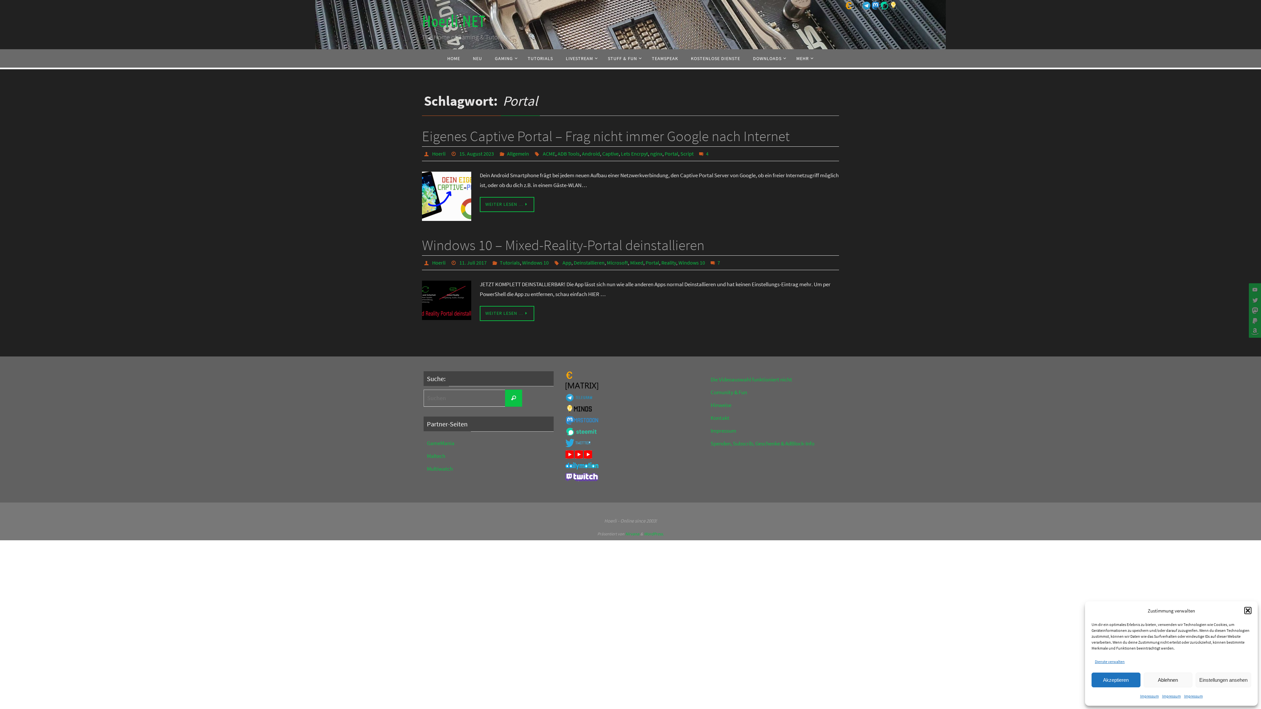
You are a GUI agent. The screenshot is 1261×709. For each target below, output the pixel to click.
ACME (549, 153)
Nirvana (632, 534)
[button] (1248, 610)
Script (687, 153)
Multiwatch (440, 468)
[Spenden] (1254, 321)
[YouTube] (1254, 289)
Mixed (636, 262)
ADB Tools (569, 153)
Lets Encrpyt (634, 153)
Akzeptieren (1116, 680)
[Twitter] (1254, 300)
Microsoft (617, 262)
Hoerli (439, 153)
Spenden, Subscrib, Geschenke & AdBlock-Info (762, 443)
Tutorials (510, 262)
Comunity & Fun (729, 392)
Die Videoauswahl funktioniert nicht (751, 379)
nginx (656, 153)
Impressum (1149, 696)
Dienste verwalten (1110, 661)
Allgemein (518, 153)
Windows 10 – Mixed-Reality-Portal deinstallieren (563, 245)
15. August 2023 (476, 153)
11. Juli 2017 (473, 262)
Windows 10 (535, 262)
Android (591, 153)
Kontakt (720, 417)
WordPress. (654, 534)
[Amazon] (1254, 331)
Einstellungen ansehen (1223, 680)
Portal (671, 153)
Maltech (436, 456)
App (567, 262)
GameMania (440, 443)
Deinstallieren (589, 262)
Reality (668, 262)
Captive (610, 153)
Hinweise (721, 405)
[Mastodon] (1254, 310)
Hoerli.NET (453, 21)
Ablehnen (1168, 680)
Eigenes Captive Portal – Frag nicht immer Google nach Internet (606, 136)
